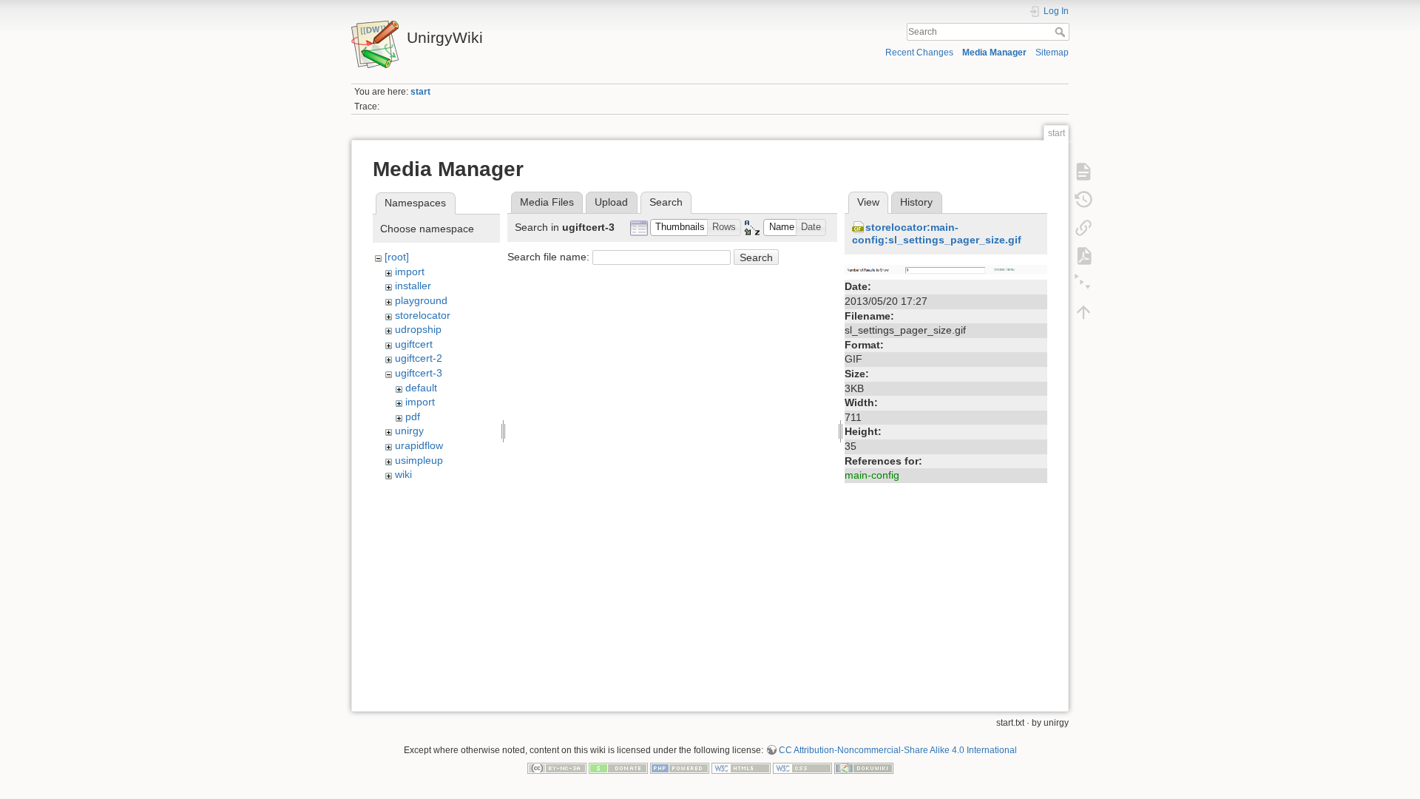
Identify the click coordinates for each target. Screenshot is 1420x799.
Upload (611, 202)
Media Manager (994, 52)
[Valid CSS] (802, 767)
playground (421, 300)
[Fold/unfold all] (1083, 283)
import (410, 271)
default (421, 388)
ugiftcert (414, 344)
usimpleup (419, 460)
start (420, 92)
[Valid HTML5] (741, 767)
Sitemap (1052, 52)
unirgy (409, 430)
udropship (418, 329)
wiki (403, 474)
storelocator (422, 315)
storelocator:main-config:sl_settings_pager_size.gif (936, 233)
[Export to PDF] (1083, 255)
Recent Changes (919, 52)
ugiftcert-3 (418, 373)
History (916, 202)
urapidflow (419, 445)
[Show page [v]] (1083, 171)
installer (413, 285)
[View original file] (946, 268)
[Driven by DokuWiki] (863, 767)
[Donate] (618, 767)
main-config (872, 475)
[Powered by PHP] (679, 767)
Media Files (547, 202)
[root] (397, 257)
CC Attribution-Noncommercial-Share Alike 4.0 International (898, 750)
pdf (412, 416)
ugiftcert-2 (418, 358)
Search (1062, 32)
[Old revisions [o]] (1083, 199)
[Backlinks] (1083, 227)
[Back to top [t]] (1083, 311)
